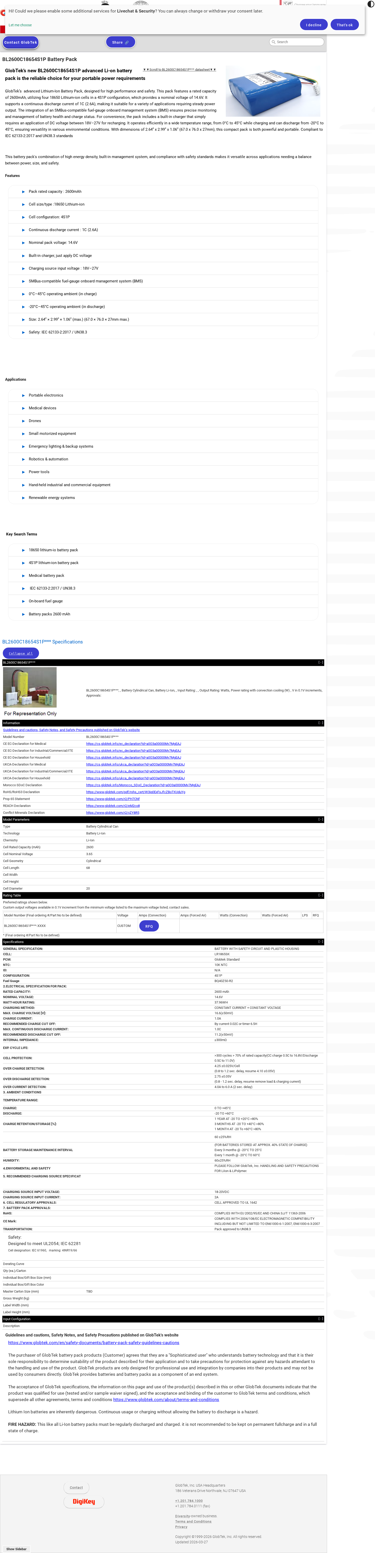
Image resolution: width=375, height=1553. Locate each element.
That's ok (345, 25)
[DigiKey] (84, 1502)
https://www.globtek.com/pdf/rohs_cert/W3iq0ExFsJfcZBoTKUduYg (135, 792)
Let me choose (20, 25)
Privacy (181, 1527)
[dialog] (185, 19)
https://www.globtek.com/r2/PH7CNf (113, 799)
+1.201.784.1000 (189, 1501)
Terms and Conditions (193, 1521)
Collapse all (21, 653)
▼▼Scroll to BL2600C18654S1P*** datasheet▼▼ (179, 69)
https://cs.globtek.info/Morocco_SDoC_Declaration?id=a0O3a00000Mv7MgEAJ (143, 785)
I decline (314, 25)
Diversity (182, 1516)
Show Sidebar (16, 1549)
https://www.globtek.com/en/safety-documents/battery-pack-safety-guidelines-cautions (93, 1342)
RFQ (149, 926)
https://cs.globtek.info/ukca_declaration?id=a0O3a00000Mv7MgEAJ (135, 764)
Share (117, 42)
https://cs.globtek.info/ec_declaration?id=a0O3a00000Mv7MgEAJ (133, 744)
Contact (76, 1487)
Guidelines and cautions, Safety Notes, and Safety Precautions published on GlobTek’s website (71, 730)
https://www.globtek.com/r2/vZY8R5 (112, 813)
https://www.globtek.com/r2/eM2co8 (113, 806)
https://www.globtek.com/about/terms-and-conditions (166, 1399)
